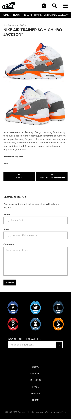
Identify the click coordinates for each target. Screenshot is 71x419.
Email (6, 229)
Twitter (35, 307)
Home (5, 14)
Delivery (35, 373)
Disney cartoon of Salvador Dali (52, 177)
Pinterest (13, 324)
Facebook (13, 307)
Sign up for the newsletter (25, 339)
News (16, 14)
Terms (35, 400)
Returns (35, 380)
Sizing (35, 367)
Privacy (35, 393)
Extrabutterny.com (13, 156)
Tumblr (58, 307)
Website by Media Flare (55, 412)
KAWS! (19, 177)
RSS (58, 324)
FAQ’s (35, 387)
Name (6, 214)
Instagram (35, 324)
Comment (8, 244)
